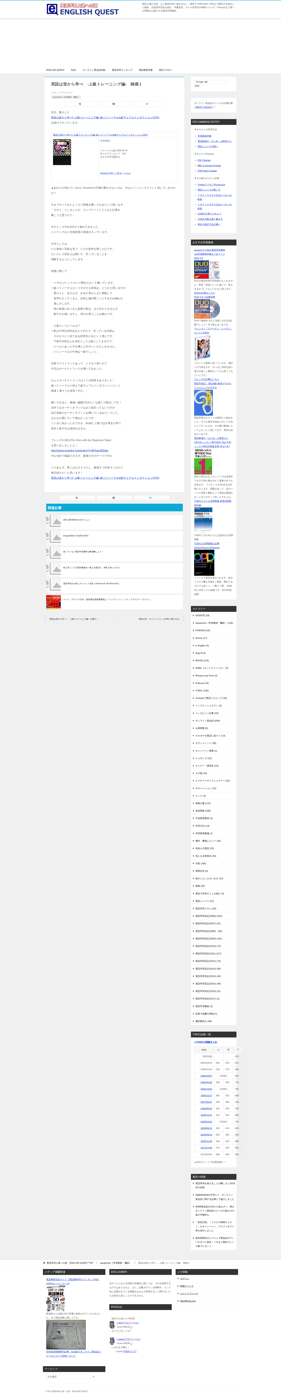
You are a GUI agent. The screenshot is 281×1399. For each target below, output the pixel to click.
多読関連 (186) (203, 810)
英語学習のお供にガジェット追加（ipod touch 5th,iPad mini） (91, 583)
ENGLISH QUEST (55, 70)
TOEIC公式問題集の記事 (206, 543)
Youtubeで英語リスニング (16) (211, 698)
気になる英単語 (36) (205, 856)
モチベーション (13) (205, 788)
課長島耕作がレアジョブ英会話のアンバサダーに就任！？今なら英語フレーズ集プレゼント (214, 1242)
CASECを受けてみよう (209, 213)
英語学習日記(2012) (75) (208, 961)
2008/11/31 (206, 1115)
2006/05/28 (206, 1082)
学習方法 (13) (202, 826)
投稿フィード (187, 1286)
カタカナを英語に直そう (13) (210, 735)
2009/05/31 (206, 1128)
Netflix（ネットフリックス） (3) (211, 668)
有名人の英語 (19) (204, 848)
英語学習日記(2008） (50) (208, 931)
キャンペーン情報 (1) (206, 750)
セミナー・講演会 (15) (207, 765)
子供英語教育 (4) (204, 818)
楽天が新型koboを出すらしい (76, 520)
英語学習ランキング (122, 70)
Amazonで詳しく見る (111, 173)
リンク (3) (200, 795)
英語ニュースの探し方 (209, 189)
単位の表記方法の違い (209, 224)
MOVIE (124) (202, 660)
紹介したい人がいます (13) (209, 878)
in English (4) (202, 645)
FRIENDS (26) (202, 630)
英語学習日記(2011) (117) (208, 953)
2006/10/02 (206, 1089)
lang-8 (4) (200, 653)
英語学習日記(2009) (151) (208, 938)
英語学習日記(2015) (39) (208, 983)
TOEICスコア (130, 1351)
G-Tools (128, 173)
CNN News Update (207, 170)
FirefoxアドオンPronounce (211, 184)
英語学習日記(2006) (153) (208, 916)
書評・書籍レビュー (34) (208, 841)
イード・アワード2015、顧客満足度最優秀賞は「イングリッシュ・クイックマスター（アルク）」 (108, 599)
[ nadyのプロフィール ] (128, 1339)
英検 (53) (200, 886)
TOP (70, 1263)
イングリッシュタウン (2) (208, 705)
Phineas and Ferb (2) (206, 675)
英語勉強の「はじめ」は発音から (215, 141)
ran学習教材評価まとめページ (209, 254)
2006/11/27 (206, 1095)
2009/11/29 (206, 1141)
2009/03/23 (206, 1121)
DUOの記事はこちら (204, 293)
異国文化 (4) (201, 871)
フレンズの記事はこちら (206, 379)
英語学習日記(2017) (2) (207, 998)
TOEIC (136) (202, 690)
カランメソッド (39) (205, 743)
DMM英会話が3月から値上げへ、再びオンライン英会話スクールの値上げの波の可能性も (214, 1210)
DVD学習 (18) (202, 615)
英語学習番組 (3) (204, 1006)
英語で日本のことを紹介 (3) (209, 893)
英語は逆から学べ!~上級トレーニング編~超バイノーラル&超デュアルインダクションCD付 (105, 117)
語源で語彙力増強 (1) (206, 1013)
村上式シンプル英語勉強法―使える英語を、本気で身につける (91, 567)
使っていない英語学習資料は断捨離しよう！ (83, 552)
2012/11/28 (206, 1147)
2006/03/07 (206, 1076)
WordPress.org (188, 1301)
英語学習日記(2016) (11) (208, 991)
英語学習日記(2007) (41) (208, 923)
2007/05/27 (206, 1102)
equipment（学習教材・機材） (66, 97)
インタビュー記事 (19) (207, 713)
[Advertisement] (140, 42)
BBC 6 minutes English (209, 165)
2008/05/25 (206, 1108)
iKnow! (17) (201, 638)
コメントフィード (189, 1293)
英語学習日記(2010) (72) (208, 946)
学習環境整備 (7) (204, 833)
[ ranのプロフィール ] (128, 1322)
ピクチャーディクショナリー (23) (212, 780)
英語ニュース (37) (204, 901)
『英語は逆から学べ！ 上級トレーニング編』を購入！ (73, 619)
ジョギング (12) (203, 758)
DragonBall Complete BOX (75, 536)
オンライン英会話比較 (94, 70)
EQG (73, 70)
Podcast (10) (202, 683)
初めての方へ (166, 70)
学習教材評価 (204, 136)
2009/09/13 (206, 1134)
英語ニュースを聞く (208, 146)
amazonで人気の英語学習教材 (209, 250)
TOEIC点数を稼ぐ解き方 (210, 219)
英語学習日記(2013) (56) (208, 968)
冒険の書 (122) (203, 803)
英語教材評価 (146, 70)
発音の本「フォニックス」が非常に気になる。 (160, 619)
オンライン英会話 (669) (207, 720)
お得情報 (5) (201, 728)
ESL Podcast (204, 160)
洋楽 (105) (200, 863)
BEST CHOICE (204, 107)
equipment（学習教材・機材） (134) (214, 623)
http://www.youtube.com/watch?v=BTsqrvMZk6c (80, 450)
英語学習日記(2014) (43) (208, 976)
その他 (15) (201, 773)
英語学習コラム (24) (205, 908)
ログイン (184, 1278)
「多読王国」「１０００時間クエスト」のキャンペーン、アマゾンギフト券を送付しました (214, 1226)
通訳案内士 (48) (203, 1021)
